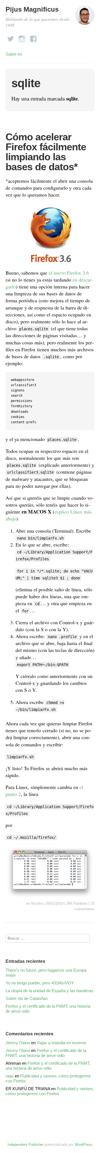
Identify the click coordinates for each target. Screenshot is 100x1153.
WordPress (83, 1144)
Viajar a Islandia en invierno (61, 1042)
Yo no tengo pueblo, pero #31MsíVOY (40, 983)
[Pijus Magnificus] (84, 18)
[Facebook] (33, 37)
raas (10, 1076)
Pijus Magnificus (32, 9)
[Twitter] (11, 37)
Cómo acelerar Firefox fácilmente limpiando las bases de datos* (46, 151)
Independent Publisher (25, 1144)
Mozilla (36, 903)
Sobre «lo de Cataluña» (27, 998)
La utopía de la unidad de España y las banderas (49, 990)
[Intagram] (22, 37)
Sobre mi (14, 54)
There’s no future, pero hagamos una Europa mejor (46, 972)
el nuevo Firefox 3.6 (69, 272)
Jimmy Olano (18, 1042)
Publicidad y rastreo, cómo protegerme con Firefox (50, 1091)
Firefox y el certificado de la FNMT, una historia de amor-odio (48, 1008)
